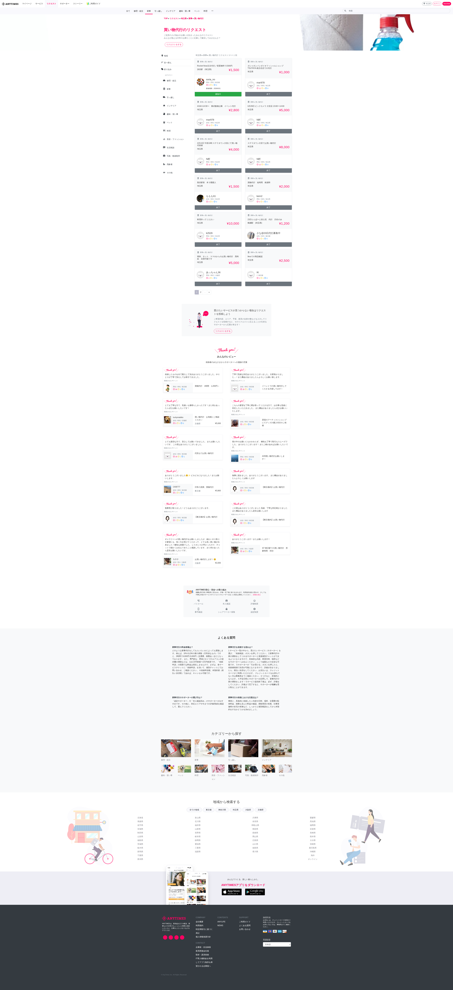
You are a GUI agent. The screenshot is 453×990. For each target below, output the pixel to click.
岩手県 (140, 825)
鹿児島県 (313, 848)
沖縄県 (313, 852)
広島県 (255, 840)
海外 (313, 855)
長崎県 (313, 833)
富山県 (198, 818)
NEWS (220, 925)
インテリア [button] (170, 11)
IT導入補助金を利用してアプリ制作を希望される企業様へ (204, 962)
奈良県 (255, 821)
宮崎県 (313, 844)
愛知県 (198, 844)
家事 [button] (149, 11)
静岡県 (198, 840)
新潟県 (140, 859)
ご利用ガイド (244, 922)
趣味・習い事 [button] (184, 11)
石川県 (198, 821)
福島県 (140, 840)
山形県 (140, 837)
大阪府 (248, 810)
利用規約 (199, 925)
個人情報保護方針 (203, 937)
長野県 (198, 833)
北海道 (140, 818)
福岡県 (313, 825)
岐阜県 (198, 837)
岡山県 (255, 837)
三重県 (198, 848)
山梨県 (198, 829)
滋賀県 (198, 852)
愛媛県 (313, 818)
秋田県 (140, 833)
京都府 (260, 810)
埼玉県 (235, 810)
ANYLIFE (221, 922)
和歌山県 (255, 825)
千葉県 (140, 855)
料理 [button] (205, 11)
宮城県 (140, 829)
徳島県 (255, 848)
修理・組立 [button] (138, 11)
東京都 (209, 810)
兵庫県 (255, 818)
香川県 (255, 852)
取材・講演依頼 (202, 955)
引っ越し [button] (158, 11)
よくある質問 (244, 925)
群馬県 (140, 852)
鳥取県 (255, 829)
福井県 (198, 825)
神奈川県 (222, 810)
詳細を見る (257, 595)
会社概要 (199, 922)
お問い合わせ (244, 929)
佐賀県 (313, 829)
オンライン (312, 859)
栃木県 (140, 848)
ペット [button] (197, 11)
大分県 (313, 840)
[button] (427, 4)
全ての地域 (194, 810)
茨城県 (140, 844)
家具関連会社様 (202, 951)
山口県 (255, 844)
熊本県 (313, 837)
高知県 (313, 821)
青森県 (140, 821)
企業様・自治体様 (203, 947)
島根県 (255, 833)
